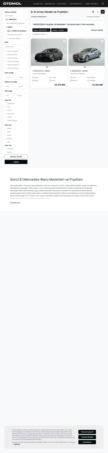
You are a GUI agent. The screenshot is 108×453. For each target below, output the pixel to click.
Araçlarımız (38, 3)
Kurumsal (61, 3)
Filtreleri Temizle (16, 157)
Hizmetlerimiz (75, 3)
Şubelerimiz (50, 3)
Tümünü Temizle (97, 30)
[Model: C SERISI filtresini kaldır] (65, 30)
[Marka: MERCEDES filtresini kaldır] (48, 30)
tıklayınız (17, 444)
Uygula (16, 162)
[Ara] (103, 4)
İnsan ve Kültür (92, 3)
